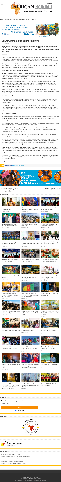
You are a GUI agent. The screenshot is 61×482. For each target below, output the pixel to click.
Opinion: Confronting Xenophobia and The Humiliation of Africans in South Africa (11, 330)
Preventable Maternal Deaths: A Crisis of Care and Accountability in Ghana (50, 313)
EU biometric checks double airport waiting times (48, 208)
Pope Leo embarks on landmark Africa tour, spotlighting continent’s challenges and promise (30, 367)
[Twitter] (31, 475)
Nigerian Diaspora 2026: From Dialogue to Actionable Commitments (49, 225)
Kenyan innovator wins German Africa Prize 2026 (10, 208)
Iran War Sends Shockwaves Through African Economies (9, 347)
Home (2, 19)
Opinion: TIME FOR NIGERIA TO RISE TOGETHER (49, 384)
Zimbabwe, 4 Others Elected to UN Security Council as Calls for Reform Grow (29, 277)
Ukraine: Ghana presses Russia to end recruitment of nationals (29, 208)
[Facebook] (29, 475)
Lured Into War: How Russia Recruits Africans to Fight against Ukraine (30, 385)
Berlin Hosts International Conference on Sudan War (48, 347)
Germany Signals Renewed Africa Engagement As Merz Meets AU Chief (11, 366)
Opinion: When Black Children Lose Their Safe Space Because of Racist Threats (19, 459)
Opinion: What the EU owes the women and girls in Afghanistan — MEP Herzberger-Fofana (10, 189)
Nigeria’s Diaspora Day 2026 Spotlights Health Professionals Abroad (30, 243)
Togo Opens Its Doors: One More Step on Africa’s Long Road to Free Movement (30, 295)
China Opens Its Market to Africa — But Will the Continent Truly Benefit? (30, 313)
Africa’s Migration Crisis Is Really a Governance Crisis (30, 260)
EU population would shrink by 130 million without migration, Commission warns (49, 243)
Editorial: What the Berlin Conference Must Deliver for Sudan (29, 348)
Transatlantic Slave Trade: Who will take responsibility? (49, 294)
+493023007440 (20, 480)
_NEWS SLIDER (8, 19)
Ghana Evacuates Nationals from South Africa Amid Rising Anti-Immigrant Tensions (50, 277)
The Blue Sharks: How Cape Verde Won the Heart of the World (9, 243)
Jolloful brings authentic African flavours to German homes (49, 260)
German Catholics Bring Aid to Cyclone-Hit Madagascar (29, 329)
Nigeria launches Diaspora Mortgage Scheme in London (9, 224)
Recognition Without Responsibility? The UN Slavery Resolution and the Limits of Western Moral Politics (10, 386)
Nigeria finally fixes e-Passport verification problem (10, 260)
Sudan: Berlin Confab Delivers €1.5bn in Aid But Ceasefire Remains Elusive (49, 330)
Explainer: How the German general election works (51, 189)
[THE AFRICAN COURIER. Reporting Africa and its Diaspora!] (30, 8)
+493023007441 (30, 480)
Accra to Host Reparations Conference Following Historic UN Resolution (10, 295)
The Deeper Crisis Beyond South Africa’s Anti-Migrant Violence (11, 312)
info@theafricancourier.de (40, 480)
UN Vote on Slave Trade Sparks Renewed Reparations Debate (49, 365)
